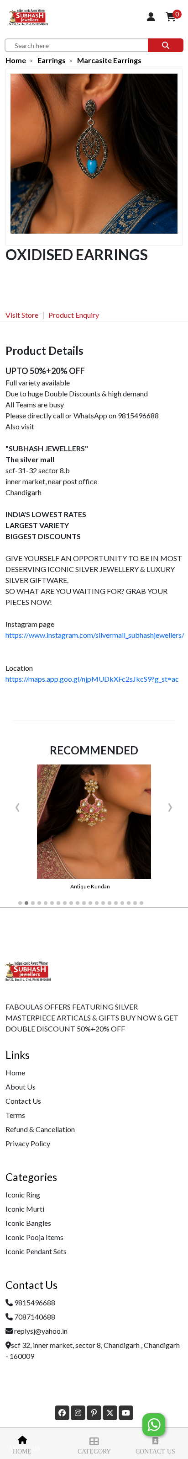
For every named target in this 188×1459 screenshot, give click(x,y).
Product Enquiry (73, 314)
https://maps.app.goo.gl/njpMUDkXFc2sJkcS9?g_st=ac (92, 678)
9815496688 (34, 1302)
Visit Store (21, 314)
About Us (20, 1086)
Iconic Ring (22, 1194)
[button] (20, 903)
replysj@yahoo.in (41, 1330)
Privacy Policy (27, 1143)
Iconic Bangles (28, 1223)
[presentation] (17, 805)
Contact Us (155, 1451)
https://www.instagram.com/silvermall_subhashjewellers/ (94, 635)
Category (94, 1451)
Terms (15, 1115)
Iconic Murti (24, 1208)
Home (22, 1451)
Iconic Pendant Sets (36, 1251)
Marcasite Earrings (109, 60)
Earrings (51, 60)
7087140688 (34, 1316)
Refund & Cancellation (40, 1129)
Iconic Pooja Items (34, 1237)
